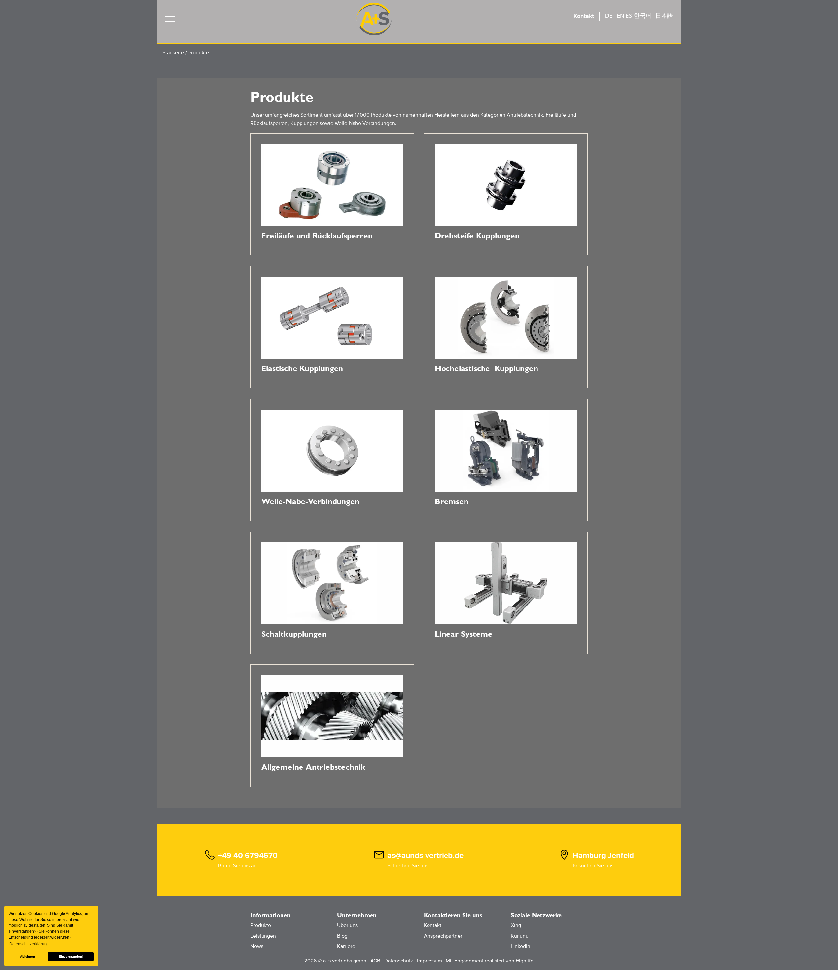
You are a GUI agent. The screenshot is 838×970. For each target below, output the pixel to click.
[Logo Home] (374, 19)
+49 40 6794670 (248, 856)
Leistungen (263, 936)
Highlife (525, 960)
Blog (342, 936)
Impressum (429, 960)
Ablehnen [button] (27, 956)
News (256, 946)
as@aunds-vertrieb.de (425, 856)
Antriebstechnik (525, 115)
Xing (516, 925)
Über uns (347, 925)
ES (629, 16)
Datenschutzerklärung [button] (29, 944)
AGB (375, 960)
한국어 (642, 16)
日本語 (664, 16)
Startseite (173, 52)
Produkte (260, 925)
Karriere (346, 946)
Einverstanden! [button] (71, 956)
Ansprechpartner (443, 936)
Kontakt (584, 16)
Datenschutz (398, 960)
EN (620, 16)
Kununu (520, 936)
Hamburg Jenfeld (603, 856)
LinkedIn (520, 946)
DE (609, 16)
